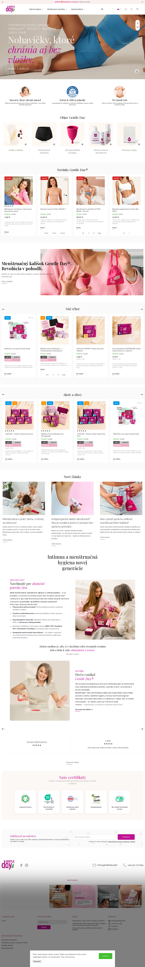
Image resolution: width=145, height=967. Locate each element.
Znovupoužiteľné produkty (72, 151)
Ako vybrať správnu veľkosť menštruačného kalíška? (87, 929)
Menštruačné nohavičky (44, 151)
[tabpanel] (19, 205)
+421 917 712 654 (135, 865)
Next (141, 309)
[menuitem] (36, 9)
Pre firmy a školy (129, 150)
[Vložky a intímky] (16, 134)
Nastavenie (37, 961)
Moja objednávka (7, 948)
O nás (4, 921)
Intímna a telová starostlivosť (101, 151)
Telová (46, 233)
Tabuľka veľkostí (7, 945)
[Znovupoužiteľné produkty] (73, 134)
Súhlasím (105, 956)
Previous (3, 309)
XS (83, 233)
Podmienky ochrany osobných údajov (15, 943)
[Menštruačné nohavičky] (44, 134)
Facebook (138, 23)
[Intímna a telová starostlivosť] (101, 134)
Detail (6, 232)
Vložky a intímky (16, 150)
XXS (47, 460)
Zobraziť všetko (72, 762)
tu (74, 957)
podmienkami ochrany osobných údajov (121, 841)
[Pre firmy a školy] (129, 134)
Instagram (138, 27)
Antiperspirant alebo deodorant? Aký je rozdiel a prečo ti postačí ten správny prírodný (89, 924)
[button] (4, 47)
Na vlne (63, 233)
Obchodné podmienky (9, 940)
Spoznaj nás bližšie (84, 709)
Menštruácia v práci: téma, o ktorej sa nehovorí (88, 921)
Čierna (54, 233)
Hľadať (43, 927)
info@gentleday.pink (107, 865)
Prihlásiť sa (126, 837)
